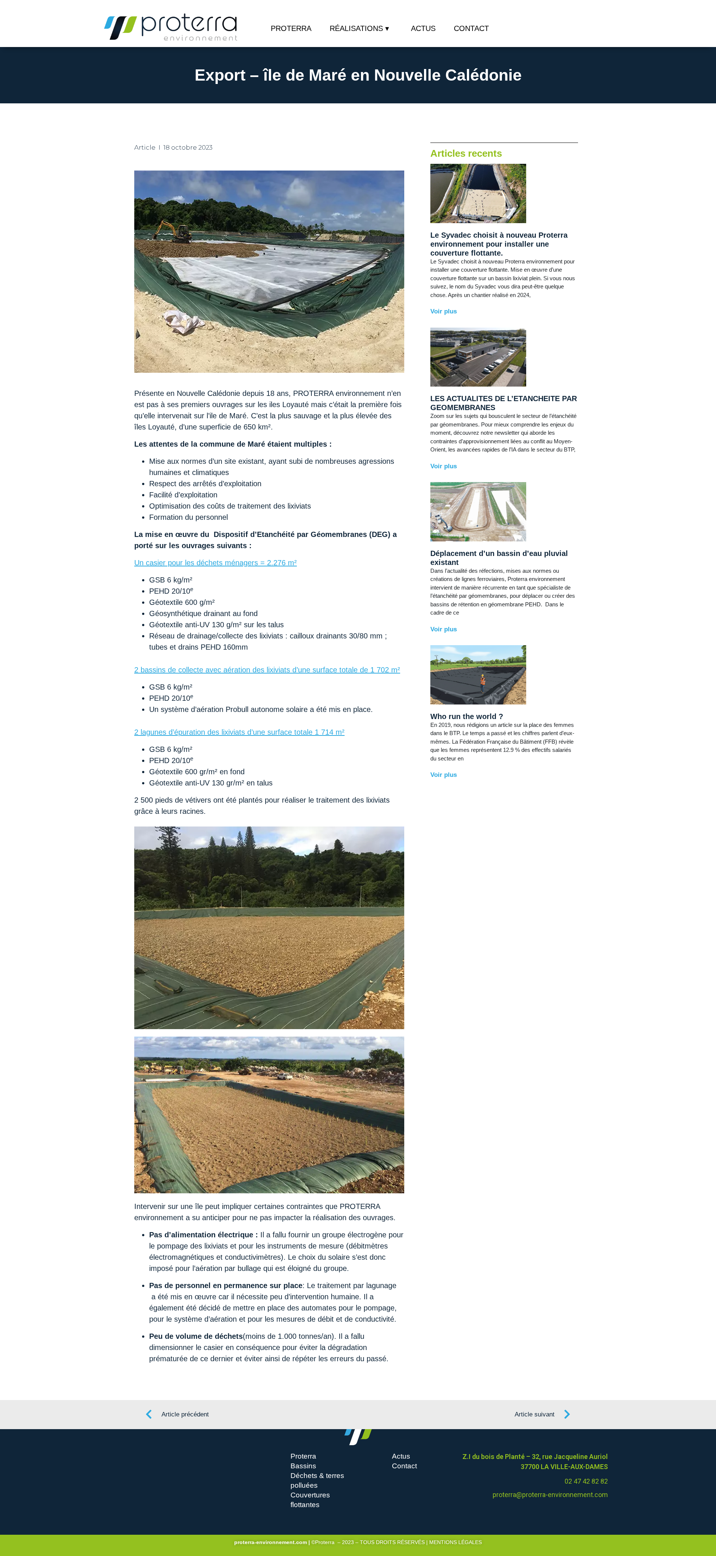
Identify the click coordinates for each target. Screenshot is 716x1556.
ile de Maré (228, 416)
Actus (423, 28)
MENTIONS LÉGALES (455, 1542)
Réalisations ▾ (359, 28)
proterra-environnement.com (270, 1542)
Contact (471, 28)
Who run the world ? (466, 716)
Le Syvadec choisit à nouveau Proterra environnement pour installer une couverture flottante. (499, 244)
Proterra (291, 28)
